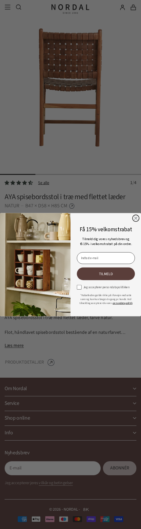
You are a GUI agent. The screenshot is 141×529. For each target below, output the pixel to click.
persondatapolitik (122, 303)
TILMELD (106, 273)
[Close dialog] (135, 218)
